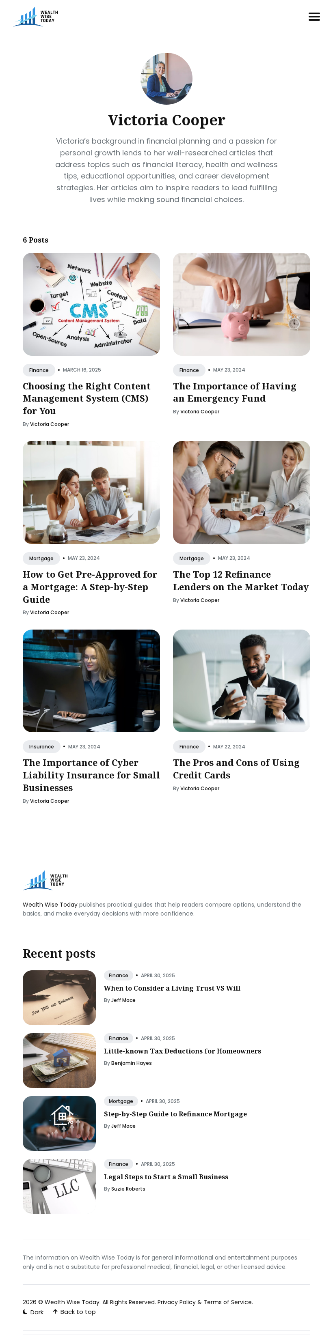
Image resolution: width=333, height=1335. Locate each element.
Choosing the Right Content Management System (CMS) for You (87, 398)
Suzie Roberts (128, 1188)
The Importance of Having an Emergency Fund (234, 392)
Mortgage (41, 558)
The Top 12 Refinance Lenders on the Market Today (241, 580)
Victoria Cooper (49, 424)
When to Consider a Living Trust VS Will (172, 988)
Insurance (41, 746)
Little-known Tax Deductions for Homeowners (182, 1051)
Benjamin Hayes (131, 1063)
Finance (39, 370)
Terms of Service (227, 1302)
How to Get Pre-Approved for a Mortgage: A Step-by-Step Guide (90, 586)
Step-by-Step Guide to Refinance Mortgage (175, 1113)
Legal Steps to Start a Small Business (166, 1176)
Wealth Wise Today (50, 905)
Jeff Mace (123, 1000)
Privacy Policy (177, 1302)
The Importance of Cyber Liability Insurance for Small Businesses (91, 774)
